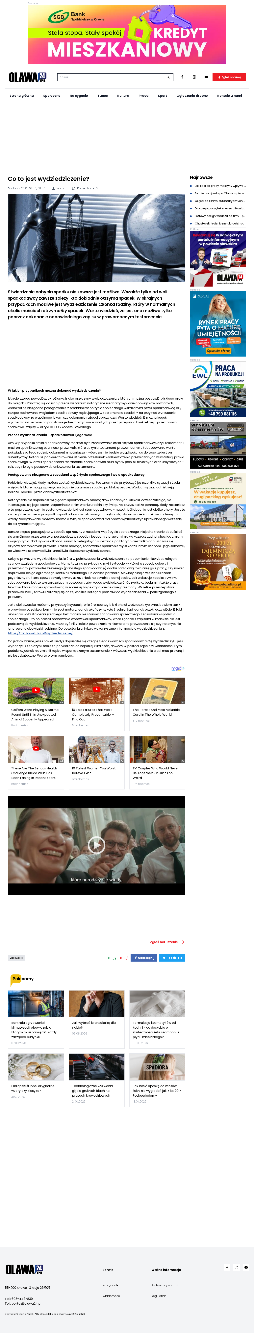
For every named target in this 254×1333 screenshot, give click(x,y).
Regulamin (158, 1296)
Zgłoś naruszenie (164, 942)
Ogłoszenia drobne (192, 95)
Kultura (123, 95)
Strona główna (22, 95)
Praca (143, 95)
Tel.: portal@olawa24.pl (23, 1303)
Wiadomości (111, 1296)
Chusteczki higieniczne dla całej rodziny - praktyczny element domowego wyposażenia (220, 223)
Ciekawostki (16, 957)
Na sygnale (79, 95)
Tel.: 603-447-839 (19, 1299)
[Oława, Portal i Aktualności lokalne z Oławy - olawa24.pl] (28, 77)
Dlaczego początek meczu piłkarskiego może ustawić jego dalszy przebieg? (220, 208)
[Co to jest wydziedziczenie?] (96, 238)
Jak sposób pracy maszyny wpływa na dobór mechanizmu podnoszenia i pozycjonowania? (220, 186)
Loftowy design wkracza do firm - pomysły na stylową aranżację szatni (220, 216)
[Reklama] (127, 34)
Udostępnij (146, 958)
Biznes (102, 95)
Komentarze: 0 (87, 188)
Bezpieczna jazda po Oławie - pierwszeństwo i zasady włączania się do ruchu (220, 193)
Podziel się (174, 958)
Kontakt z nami (229, 95)
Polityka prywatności (165, 1285)
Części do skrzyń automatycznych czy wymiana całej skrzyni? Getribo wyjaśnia (220, 201)
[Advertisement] (127, 137)
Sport (162, 95)
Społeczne (51, 95)
